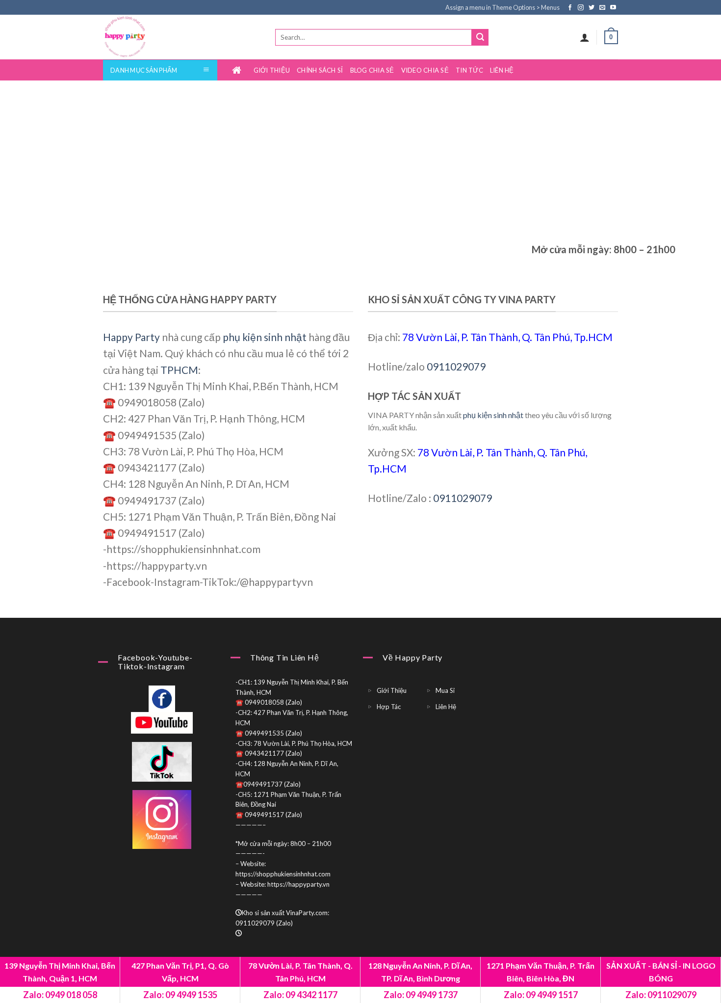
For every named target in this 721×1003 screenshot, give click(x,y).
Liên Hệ (502, 70)
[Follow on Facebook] (570, 7)
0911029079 (456, 366)
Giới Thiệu (272, 70)
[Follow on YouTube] (613, 7)
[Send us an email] (603, 7)
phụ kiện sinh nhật (265, 337)
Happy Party (131, 337)
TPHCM (179, 370)
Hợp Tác (389, 707)
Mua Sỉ (445, 690)
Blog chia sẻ (372, 70)
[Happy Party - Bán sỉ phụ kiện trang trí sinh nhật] (143, 37)
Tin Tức (469, 70)
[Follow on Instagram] (581, 7)
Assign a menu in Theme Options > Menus (502, 7)
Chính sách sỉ (320, 70)
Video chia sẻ (425, 70)
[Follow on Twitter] (592, 7)
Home (239, 70)
